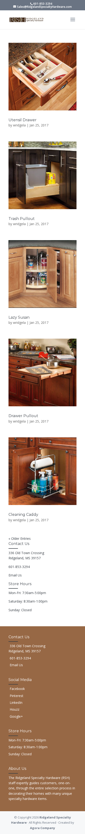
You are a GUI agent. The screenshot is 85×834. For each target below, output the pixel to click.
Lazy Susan (19, 317)
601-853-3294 (42, 4)
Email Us (15, 575)
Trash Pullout (21, 218)
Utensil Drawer (22, 120)
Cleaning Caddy (23, 514)
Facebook (17, 688)
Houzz (14, 709)
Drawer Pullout (23, 416)
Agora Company (42, 828)
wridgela (19, 125)
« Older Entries (19, 538)
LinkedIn (16, 702)
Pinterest (16, 695)
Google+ (16, 716)
